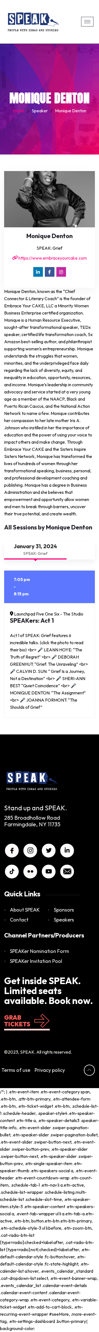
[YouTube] (48, 871)
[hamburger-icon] (87, 21)
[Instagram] (61, 272)
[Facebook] (49, 272)
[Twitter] (48, 850)
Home (18, 110)
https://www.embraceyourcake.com (52, 258)
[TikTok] (12, 871)
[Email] (67, 871)
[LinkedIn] (38, 272)
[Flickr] (30, 871)
